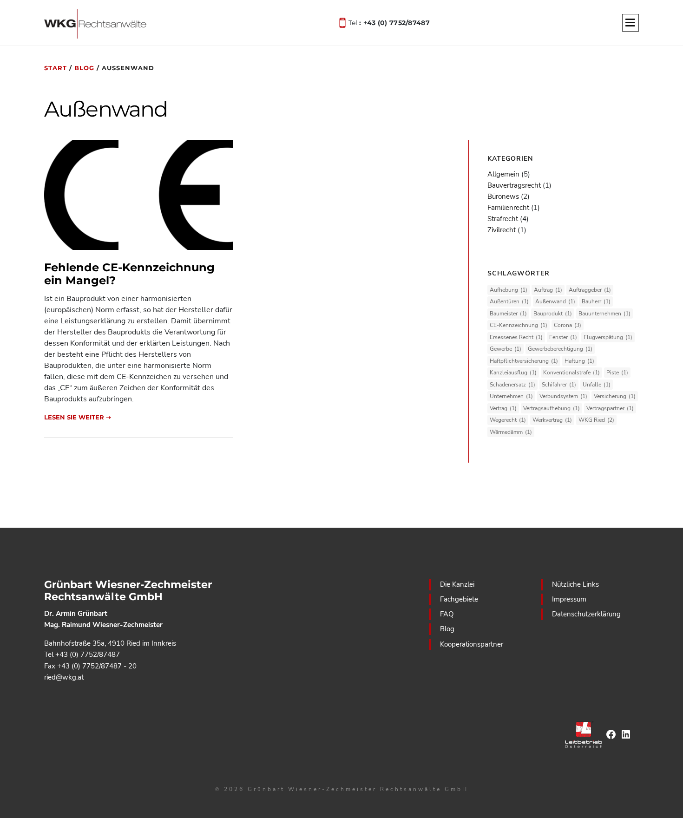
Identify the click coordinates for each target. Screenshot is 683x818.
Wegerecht (508, 420)
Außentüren (509, 301)
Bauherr (596, 301)
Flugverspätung (608, 337)
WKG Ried (596, 420)
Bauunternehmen (604, 313)
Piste (617, 372)
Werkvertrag (552, 420)
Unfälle (597, 384)
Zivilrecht (501, 230)
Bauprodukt (552, 313)
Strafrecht (502, 218)
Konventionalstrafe (571, 372)
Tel (389, 22)
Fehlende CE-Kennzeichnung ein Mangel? (129, 274)
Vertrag (503, 408)
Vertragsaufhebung (551, 408)
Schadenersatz (512, 384)
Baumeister (508, 313)
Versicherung (615, 396)
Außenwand (555, 301)
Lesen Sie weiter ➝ (77, 417)
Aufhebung (508, 290)
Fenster (563, 337)
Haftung (579, 361)
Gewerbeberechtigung (560, 349)
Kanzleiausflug (513, 372)
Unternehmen (511, 396)
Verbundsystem (563, 396)
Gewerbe (505, 349)
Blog (84, 68)
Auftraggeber (590, 290)
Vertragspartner (610, 408)
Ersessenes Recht (516, 337)
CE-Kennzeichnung (518, 325)
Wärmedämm (511, 432)
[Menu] (630, 23)
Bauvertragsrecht (514, 185)
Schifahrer (559, 384)
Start (55, 68)
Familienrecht (508, 207)
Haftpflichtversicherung (524, 361)
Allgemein (503, 174)
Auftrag (548, 290)
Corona (567, 325)
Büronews (503, 196)
